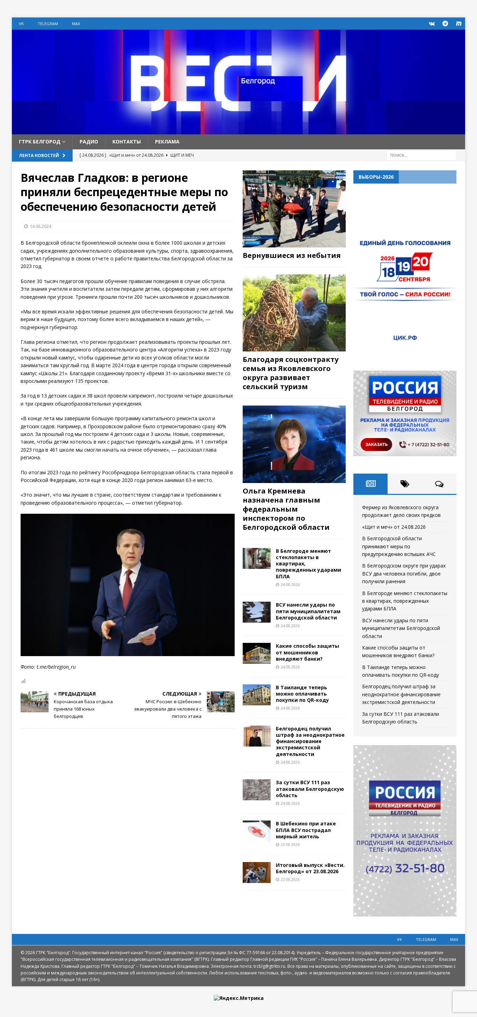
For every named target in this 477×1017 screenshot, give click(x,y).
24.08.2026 (290, 584)
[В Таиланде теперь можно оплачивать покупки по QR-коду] (257, 694)
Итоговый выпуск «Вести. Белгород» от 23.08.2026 (310, 868)
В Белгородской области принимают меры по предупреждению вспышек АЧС (399, 546)
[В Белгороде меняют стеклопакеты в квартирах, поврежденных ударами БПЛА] (257, 558)
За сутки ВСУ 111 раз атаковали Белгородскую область (310, 788)
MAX (76, 23)
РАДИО (89, 141)
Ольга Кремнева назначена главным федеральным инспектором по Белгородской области (286, 509)
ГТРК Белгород (39, 141)
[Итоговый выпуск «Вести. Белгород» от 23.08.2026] (257, 872)
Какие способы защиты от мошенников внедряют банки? (307, 652)
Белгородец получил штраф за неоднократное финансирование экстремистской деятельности (310, 741)
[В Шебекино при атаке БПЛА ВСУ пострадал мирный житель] (257, 831)
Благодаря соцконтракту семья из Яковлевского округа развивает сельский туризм (290, 373)
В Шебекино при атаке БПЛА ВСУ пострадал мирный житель (306, 829)
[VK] (432, 23)
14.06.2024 (40, 226)
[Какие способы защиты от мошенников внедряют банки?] (257, 653)
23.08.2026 (290, 844)
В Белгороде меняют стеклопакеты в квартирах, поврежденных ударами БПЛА (404, 601)
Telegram (48, 23)
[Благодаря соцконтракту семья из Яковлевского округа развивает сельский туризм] (294, 312)
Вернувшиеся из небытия (292, 255)
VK (21, 23)
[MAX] (459, 23)
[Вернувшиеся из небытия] (294, 208)
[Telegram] (445, 23)
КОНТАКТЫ (126, 141)
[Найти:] (421, 154)
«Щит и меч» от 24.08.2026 (394, 527)
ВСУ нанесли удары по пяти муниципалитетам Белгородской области (308, 611)
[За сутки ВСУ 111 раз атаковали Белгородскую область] (257, 789)
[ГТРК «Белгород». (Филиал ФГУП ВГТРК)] (238, 130)
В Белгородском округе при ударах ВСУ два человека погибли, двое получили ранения (404, 573)
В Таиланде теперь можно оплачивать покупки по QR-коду (302, 693)
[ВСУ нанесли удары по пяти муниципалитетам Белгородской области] (257, 612)
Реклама (167, 141)
